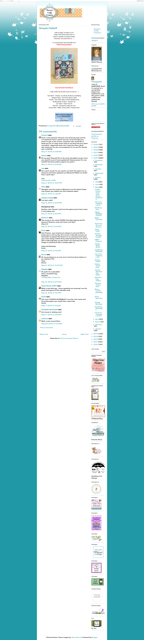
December (99, 160)
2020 (96, 144)
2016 (96, 155)
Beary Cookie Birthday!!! (99, 291)
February (98, 324)
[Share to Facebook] (79, 126)
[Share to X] (78, 126)
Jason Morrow (76, 637)
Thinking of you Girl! (98, 284)
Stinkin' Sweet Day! (97, 265)
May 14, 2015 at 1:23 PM (51, 194)
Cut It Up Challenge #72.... (98, 203)
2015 (96, 158)
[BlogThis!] (77, 126)
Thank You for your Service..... (98, 225)
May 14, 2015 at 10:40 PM (51, 265)
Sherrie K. (44, 217)
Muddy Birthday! (98, 303)
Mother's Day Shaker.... (98, 279)
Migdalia (44, 269)
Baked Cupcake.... (99, 219)
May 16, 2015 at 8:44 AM (51, 282)
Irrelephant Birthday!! (99, 250)
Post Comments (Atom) (69, 338)
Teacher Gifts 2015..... (98, 245)
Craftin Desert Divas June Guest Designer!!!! (99, 194)
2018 (96, 150)
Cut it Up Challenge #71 (98, 255)
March (97, 322)
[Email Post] (73, 126)
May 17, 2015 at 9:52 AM (51, 314)
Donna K (44, 135)
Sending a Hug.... (98, 208)
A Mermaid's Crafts (48, 180)
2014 (96, 334)
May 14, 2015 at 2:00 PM (51, 203)
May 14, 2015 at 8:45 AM (51, 164)
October (98, 169)
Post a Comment (46, 327)
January (98, 329)
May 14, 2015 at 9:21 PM (51, 250)
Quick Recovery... (98, 298)
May (97, 187)
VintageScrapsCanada (49, 309)
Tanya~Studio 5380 (49, 286)
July (97, 182)
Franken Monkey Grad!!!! (98, 235)
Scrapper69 (97, 82)
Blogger (94, 637)
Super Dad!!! (97, 230)
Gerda (43, 297)
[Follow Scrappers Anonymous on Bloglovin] (94, 41)
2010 (96, 344)
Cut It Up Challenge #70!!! (98, 314)
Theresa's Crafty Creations (97, 31)
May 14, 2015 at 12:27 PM (51, 183)
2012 (96, 339)
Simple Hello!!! (98, 260)
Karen (43, 230)
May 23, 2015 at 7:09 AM (51, 323)
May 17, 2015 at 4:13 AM (51, 305)
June (97, 184)
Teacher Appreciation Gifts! (98, 272)
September (99, 173)
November (99, 164)
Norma (43, 254)
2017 (96, 152)
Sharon (44, 155)
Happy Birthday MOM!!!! (98, 213)
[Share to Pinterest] (80, 126)
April (97, 319)
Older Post (85, 334)
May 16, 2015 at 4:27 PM (51, 293)
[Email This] (76, 126)
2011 (96, 342)
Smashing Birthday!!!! (99, 308)
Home (64, 334)
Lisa (42, 168)
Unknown (44, 318)
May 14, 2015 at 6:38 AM (51, 151)
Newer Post (44, 334)
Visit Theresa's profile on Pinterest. (96, 136)
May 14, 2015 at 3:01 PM (51, 214)
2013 (96, 336)
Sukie (43, 187)
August (97, 177)
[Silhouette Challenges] (98, 557)
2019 (96, 147)
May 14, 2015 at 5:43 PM (51, 226)
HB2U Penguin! (98, 240)
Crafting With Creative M (50, 277)
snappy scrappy (47, 198)
